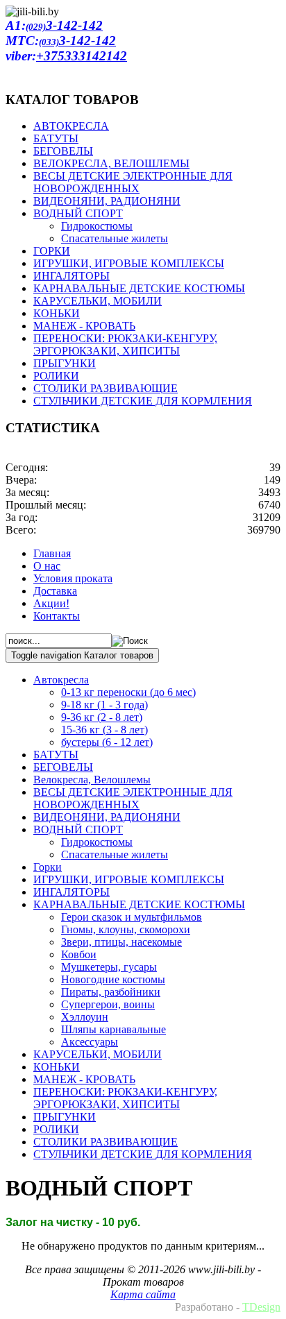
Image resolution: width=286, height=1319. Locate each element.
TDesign (261, 1307)
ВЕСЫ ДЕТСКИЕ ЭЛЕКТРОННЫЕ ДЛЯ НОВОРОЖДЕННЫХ (133, 798)
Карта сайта (143, 1294)
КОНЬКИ (56, 1067)
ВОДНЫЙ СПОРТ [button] (78, 829)
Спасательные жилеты (114, 854)
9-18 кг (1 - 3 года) (104, 704)
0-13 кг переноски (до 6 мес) (128, 692)
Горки (47, 867)
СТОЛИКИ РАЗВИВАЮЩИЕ (105, 1142)
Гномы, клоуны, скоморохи (125, 929)
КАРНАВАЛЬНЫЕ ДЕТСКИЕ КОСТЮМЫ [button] (139, 904)
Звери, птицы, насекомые (121, 942)
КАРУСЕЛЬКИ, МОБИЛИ (97, 1054)
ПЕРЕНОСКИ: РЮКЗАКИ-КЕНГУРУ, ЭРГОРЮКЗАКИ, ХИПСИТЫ (125, 1098)
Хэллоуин (84, 1017)
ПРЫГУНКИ (64, 1117)
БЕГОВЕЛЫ (63, 767)
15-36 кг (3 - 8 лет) (104, 729)
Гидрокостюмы (97, 842)
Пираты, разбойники (110, 992)
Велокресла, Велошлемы (92, 779)
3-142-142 (64, 25)
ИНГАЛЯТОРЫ (71, 892)
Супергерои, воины (108, 1004)
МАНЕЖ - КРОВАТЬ (84, 1079)
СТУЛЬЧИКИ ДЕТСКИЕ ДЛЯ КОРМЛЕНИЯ (142, 1154)
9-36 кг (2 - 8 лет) (101, 717)
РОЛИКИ (56, 1129)
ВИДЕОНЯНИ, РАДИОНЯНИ (106, 817)
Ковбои (78, 954)
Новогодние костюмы (113, 979)
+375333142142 (81, 56)
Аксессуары (89, 1042)
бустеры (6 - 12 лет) (107, 742)
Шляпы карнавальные (113, 1029)
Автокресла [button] (61, 680)
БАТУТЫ (55, 754)
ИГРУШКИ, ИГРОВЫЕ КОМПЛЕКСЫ (128, 879)
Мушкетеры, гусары (109, 967)
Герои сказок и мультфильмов (131, 917)
